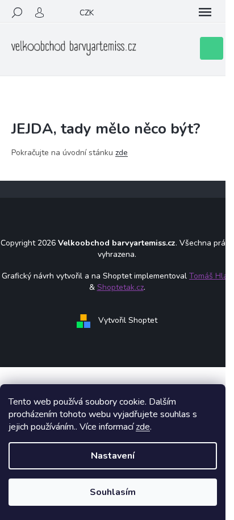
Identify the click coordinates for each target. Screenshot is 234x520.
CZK (86, 12)
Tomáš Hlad (210, 276)
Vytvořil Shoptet (127, 320)
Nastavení (113, 456)
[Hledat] (17, 12)
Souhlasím (113, 492)
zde (143, 427)
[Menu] (205, 12)
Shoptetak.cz (120, 287)
